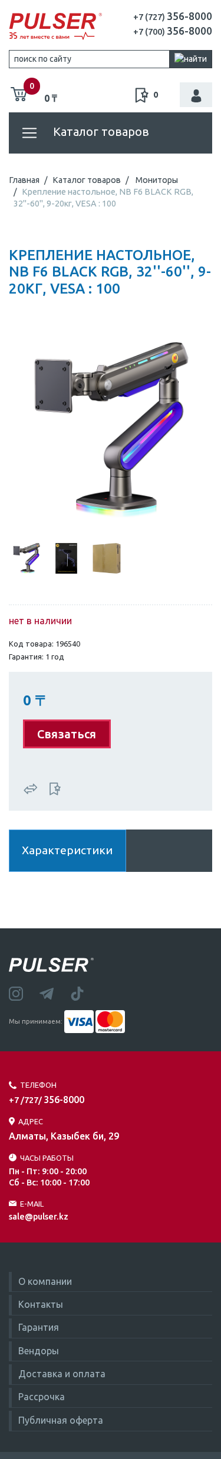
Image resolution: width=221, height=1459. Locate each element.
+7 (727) (172, 17)
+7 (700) (172, 31)
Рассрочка (41, 1396)
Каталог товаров (99, 131)
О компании (45, 1281)
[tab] (26, 557)
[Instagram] (24, 992)
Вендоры (38, 1350)
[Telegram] (54, 992)
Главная (24, 180)
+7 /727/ (46, 1100)
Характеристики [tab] (67, 850)
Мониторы (157, 180)
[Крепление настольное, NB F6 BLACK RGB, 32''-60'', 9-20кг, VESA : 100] (110, 429)
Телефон (38, 1085)
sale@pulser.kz (38, 1216)
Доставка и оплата (61, 1373)
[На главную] (55, 26)
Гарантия (38, 1327)
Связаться (66, 734)
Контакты (40, 1304)
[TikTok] (84, 992)
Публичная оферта (60, 1420)
